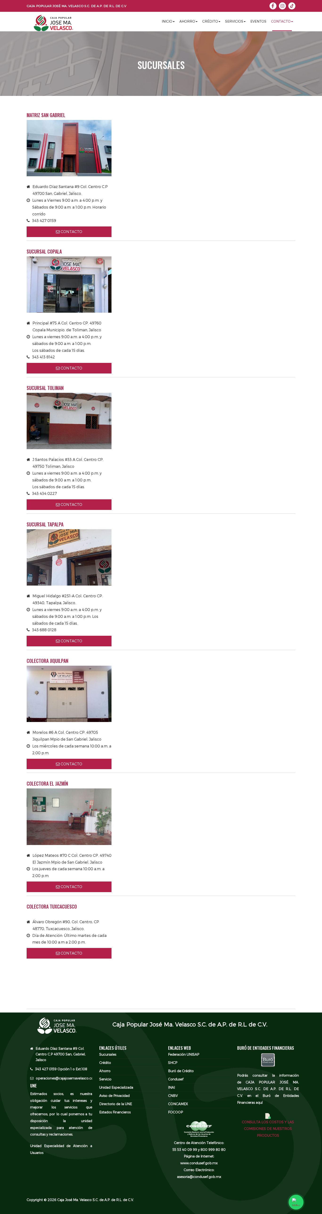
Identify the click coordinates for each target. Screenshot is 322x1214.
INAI (171, 1087)
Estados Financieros (115, 1112)
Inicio (167, 21)
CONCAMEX (178, 1104)
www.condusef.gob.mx (199, 1163)
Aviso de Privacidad (114, 1096)
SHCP (172, 1063)
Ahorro (187, 21)
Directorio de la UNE (115, 1104)
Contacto (281, 21)
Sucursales (107, 1054)
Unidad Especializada (116, 1087)
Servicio (105, 1079)
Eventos (258, 21)
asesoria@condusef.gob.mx (199, 1177)
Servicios (234, 21)
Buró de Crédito (181, 1071)
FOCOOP (175, 1112)
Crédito (210, 21)
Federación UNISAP (183, 1054)
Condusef (175, 1079)
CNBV (173, 1096)
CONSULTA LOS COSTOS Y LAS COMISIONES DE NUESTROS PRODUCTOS (268, 1129)
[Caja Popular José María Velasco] (53, 24)
